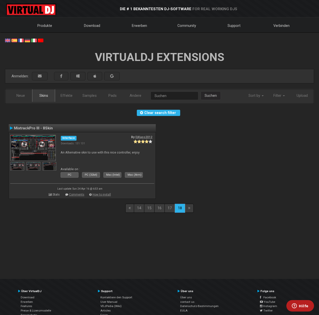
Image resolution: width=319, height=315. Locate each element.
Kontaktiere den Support (116, 297)
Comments (76, 194)
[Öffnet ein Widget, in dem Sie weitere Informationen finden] (300, 306)
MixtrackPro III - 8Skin (33, 128)
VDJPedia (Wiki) (111, 306)
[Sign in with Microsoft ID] (77, 76)
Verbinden (281, 26)
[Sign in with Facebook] (61, 76)
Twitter (268, 310)
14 (139, 208)
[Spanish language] (14, 40)
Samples (89, 95)
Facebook (268, 297)
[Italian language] (34, 40)
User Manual (108, 302)
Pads (112, 95)
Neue (20, 95)
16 (159, 208)
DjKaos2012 (143, 137)
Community (186, 26)
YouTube (269, 302)
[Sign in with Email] (40, 76)
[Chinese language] (40, 40)
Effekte (67, 95)
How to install (101, 194)
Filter (277, 95)
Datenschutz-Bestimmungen (199, 306)
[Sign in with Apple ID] (94, 76)
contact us (187, 302)
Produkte (44, 26)
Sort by (254, 95)
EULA (184, 310)
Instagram (269, 306)
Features (26, 306)
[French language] (21, 40)
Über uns (186, 297)
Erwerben (139, 26)
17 (170, 208)
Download (92, 26)
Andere (135, 95)
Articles (105, 310)
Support (234, 26)
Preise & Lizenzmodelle (36, 310)
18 (180, 208)
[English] (7, 40)
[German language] (27, 40)
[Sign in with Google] (112, 76)
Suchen (211, 95)
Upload (302, 95)
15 (149, 208)
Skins (43, 95)
